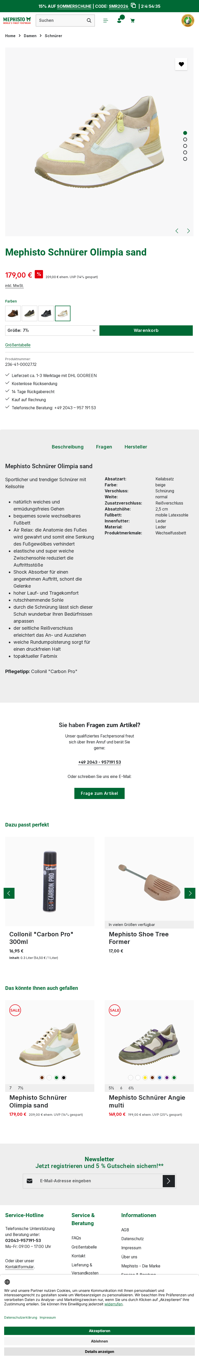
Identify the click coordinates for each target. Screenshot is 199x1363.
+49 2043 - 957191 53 (99, 762)
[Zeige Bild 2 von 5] (185, 140)
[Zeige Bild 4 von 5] (185, 153)
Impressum (131, 1247)
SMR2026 (119, 6)
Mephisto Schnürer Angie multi (147, 1101)
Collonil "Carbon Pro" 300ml (41, 937)
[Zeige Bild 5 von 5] (185, 159)
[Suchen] (89, 20)
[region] (99, 142)
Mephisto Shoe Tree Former (139, 937)
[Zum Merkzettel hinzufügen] (181, 64)
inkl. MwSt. (14, 285)
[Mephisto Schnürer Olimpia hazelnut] (13, 313)
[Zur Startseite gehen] (17, 20)
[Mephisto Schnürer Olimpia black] (46, 313)
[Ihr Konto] (119, 20)
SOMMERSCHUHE (74, 6)
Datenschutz (132, 1238)
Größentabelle (18, 345)
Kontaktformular (19, 1266)
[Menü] (106, 20)
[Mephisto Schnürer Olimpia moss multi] (29, 313)
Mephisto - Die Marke (140, 1266)
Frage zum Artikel (99, 793)
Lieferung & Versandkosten (85, 1269)
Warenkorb (146, 330)
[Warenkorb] (132, 20)
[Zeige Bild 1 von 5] (185, 133)
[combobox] (60, 20)
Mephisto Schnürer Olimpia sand (38, 1101)
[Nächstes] (188, 230)
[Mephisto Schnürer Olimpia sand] (99, 142)
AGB (125, 1229)
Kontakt (78, 1255)
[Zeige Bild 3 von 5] (185, 146)
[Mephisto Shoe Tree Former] (149, 881)
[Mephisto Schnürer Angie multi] (149, 1045)
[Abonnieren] (169, 1181)
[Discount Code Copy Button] (133, 6)
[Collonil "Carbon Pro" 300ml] (49, 881)
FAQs (76, 1238)
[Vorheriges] (177, 230)
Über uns (129, 1256)
